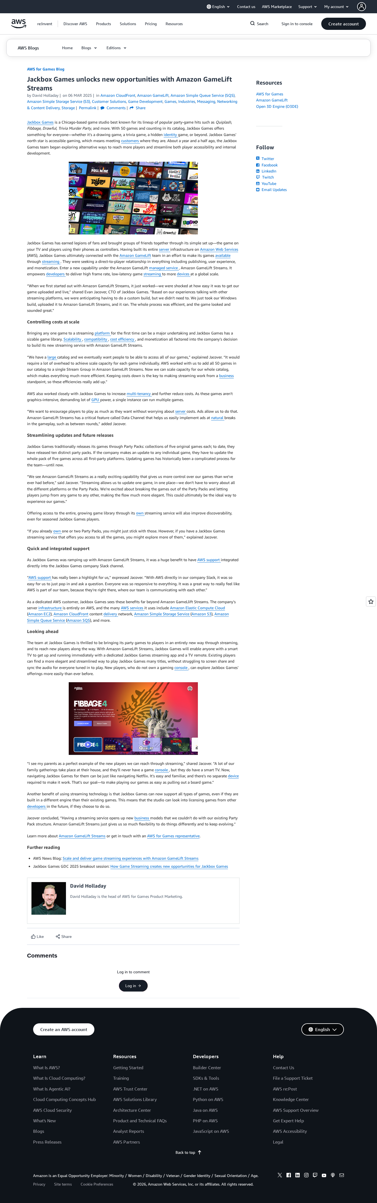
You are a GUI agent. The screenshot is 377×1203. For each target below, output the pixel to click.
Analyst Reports (128, 1131)
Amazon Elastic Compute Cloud (197, 607)
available (222, 255)
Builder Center (207, 1067)
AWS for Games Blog (45, 69)
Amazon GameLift (135, 255)
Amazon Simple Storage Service (162, 613)
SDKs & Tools (206, 1078)
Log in (130, 986)
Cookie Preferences (97, 1184)
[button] (75, 24)
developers (56, 273)
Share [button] (140, 107)
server (164, 249)
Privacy (39, 1184)
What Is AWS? (46, 1067)
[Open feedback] (371, 601)
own (140, 513)
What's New (44, 1120)
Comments (115, 107)
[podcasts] (333, 1176)
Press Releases (47, 1142)
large (52, 357)
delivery (110, 613)
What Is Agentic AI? (51, 1089)
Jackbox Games (40, 122)
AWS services (132, 607)
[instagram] (306, 1176)
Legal (278, 1142)
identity (171, 134)
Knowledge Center (291, 1099)
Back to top (185, 1152)
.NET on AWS (205, 1089)
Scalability (72, 339)
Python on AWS (208, 1099)
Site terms (63, 1184)
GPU (95, 399)
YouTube (268, 183)
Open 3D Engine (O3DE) (277, 106)
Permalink (87, 107)
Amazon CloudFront (71, 613)
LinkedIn (268, 171)
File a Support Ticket (293, 1078)
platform (103, 333)
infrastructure (50, 607)
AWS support (209, 559)
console (181, 667)
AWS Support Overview (295, 1110)
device (233, 775)
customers (130, 140)
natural (217, 417)
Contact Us (283, 1067)
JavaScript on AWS (211, 1131)
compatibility (96, 339)
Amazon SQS (78, 620)
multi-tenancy (139, 393)
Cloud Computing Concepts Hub (64, 1099)
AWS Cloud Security (52, 1110)
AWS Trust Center (130, 1089)
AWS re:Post (285, 1089)
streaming (51, 261)
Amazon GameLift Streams (82, 835)
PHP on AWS (205, 1120)
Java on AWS (205, 1110)
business (226, 375)
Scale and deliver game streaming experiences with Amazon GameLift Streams (130, 858)
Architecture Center (132, 1110)
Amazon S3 (201, 613)
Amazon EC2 (39, 613)
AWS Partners (126, 1142)
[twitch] (315, 1176)
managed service (164, 267)
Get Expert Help (288, 1120)
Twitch (267, 177)
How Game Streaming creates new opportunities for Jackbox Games (169, 866)
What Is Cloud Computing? (59, 1078)
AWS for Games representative (173, 835)
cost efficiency (122, 339)
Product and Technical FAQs (140, 1120)
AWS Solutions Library (135, 1099)
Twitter (267, 158)
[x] (280, 1176)
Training (121, 1078)
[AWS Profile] (361, 6)
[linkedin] (297, 1176)
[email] (341, 1176)
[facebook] (288, 1176)
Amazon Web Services (219, 249)
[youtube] (324, 1176)
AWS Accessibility (290, 1131)
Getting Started (128, 1067)
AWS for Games (269, 93)
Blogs (38, 1131)
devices (183, 273)
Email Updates (274, 189)
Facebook (269, 165)
